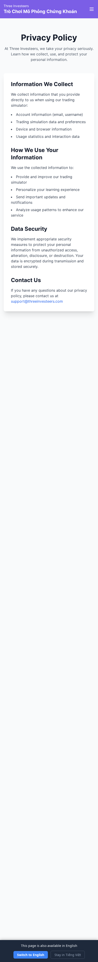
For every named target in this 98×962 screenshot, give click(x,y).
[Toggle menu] (91, 9)
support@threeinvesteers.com (37, 301)
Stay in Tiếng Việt (67, 955)
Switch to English (30, 955)
